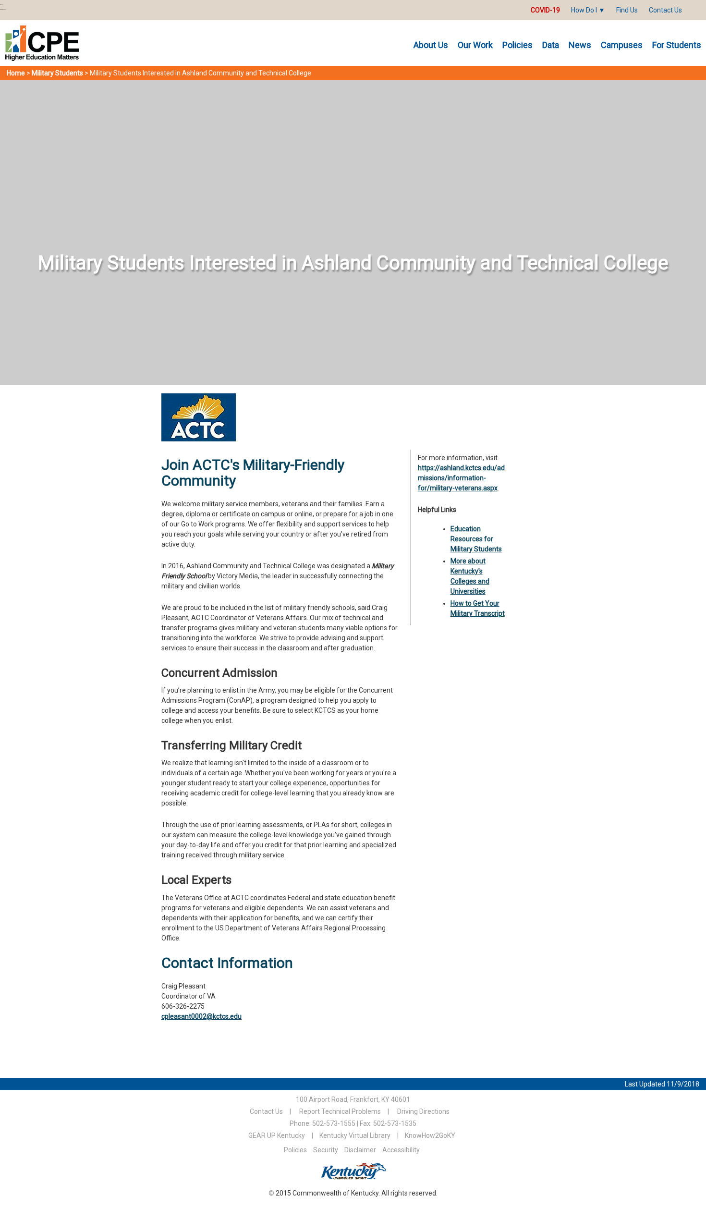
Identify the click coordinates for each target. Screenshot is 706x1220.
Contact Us (665, 10)
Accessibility (401, 1150)
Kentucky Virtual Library (354, 1135)
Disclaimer (360, 1150)
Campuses (622, 45)
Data (550, 45)
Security (325, 1150)
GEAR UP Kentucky (276, 1135)
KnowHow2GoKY (430, 1135)
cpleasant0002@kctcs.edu (201, 1016)
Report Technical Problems (340, 1111)
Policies (517, 45)
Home (16, 73)
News (580, 45)
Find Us (627, 10)
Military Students (57, 73)
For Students (676, 45)
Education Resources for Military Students (476, 539)
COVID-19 (545, 10)
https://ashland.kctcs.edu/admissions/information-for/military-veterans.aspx (461, 478)
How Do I (584, 10)
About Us (431, 45)
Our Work (475, 45)
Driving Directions (423, 1111)
